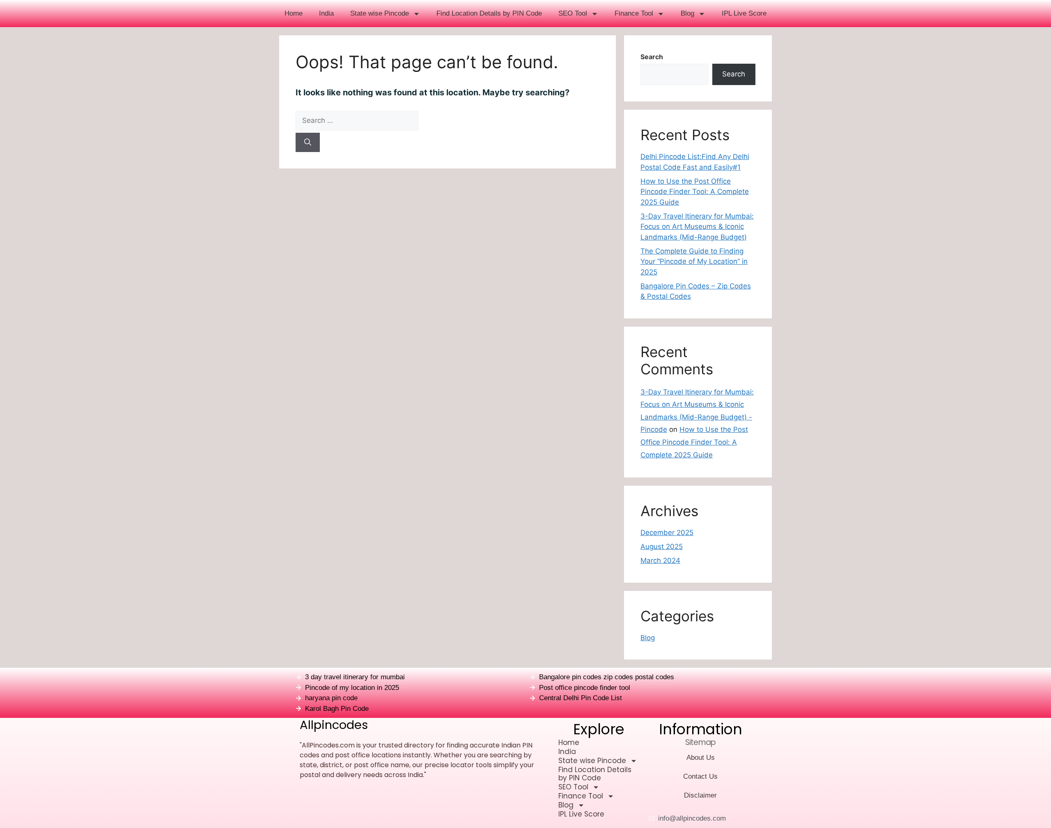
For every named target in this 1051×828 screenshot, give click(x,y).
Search (651, 57)
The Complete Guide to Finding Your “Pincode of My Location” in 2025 (694, 261)
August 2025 (661, 546)
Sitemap (700, 742)
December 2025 (666, 532)
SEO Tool (572, 13)
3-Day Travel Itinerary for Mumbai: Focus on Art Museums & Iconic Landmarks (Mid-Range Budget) (697, 226)
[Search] (308, 142)
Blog (687, 13)
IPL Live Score (744, 13)
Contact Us (700, 776)
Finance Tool (634, 13)
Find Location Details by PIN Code (489, 13)
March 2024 (660, 560)
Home (294, 13)
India (326, 13)
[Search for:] (447, 121)
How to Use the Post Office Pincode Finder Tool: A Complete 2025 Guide (694, 191)
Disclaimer (700, 795)
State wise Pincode (379, 13)
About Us (700, 757)
